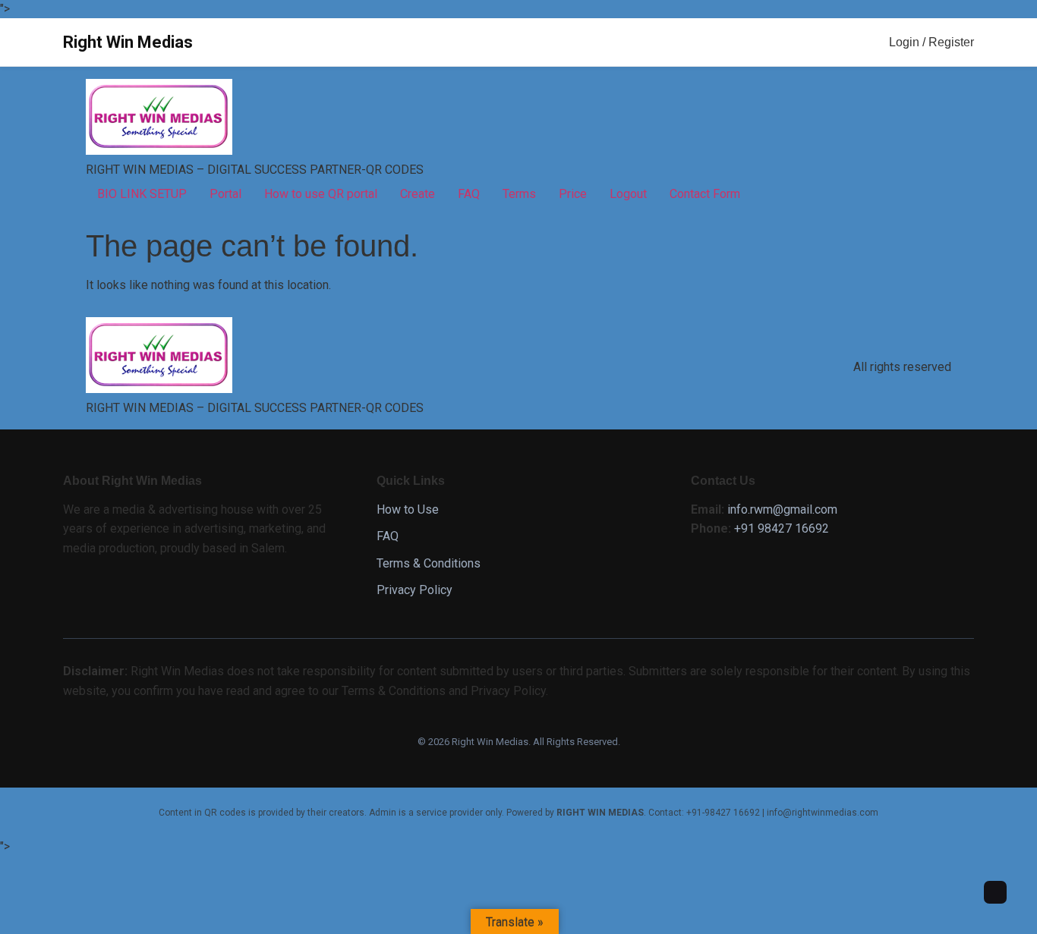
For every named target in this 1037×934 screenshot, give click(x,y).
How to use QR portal (320, 194)
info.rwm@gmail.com (782, 509)
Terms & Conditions (429, 563)
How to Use (408, 509)
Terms (519, 194)
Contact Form (705, 194)
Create (417, 194)
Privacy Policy (414, 590)
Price (573, 194)
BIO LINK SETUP (142, 194)
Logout (628, 194)
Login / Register (931, 42)
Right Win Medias (128, 42)
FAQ (469, 194)
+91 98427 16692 (781, 528)
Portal (225, 194)
